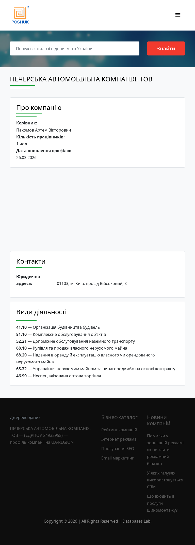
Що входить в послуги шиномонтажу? (162, 503)
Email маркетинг (117, 458)
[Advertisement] (97, 209)
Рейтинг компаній (119, 430)
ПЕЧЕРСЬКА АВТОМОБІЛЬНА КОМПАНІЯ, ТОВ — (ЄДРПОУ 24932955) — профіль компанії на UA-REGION (50, 435)
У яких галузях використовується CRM (165, 480)
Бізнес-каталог (119, 417)
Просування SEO (117, 448)
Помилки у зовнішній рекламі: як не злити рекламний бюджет (166, 449)
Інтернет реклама (119, 439)
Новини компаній (158, 420)
